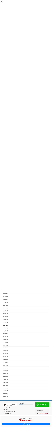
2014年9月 (5, 396)
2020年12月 (5, 368)
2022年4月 (5, 350)
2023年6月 (5, 310)
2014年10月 (5, 393)
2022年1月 (5, 359)
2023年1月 (5, 325)
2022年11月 (5, 330)
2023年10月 (5, 299)
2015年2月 (5, 385)
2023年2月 (5, 322)
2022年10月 (5, 333)
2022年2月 (5, 356)
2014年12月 (5, 388)
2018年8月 (5, 370)
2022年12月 (5, 328)
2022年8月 (5, 339)
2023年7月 (5, 308)
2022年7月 (5, 342)
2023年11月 (5, 296)
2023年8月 (5, 305)
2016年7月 (5, 382)
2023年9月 (5, 302)
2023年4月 (5, 316)
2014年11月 (5, 390)
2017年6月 (5, 376)
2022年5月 (5, 348)
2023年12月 (5, 293)
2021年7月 (5, 365)
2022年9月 (5, 336)
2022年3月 (5, 353)
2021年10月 (5, 362)
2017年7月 (5, 373)
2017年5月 (5, 379)
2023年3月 (5, 319)
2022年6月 (5, 345)
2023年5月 (5, 313)
